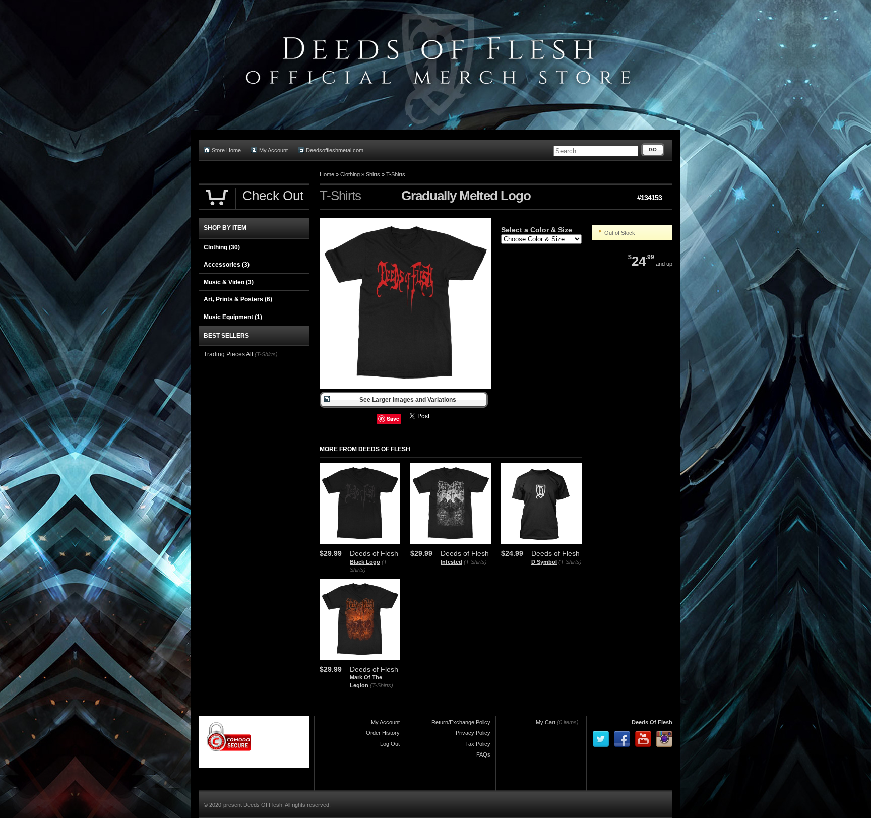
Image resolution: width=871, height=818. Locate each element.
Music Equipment (233, 317)
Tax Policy (477, 744)
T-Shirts (395, 174)
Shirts (373, 174)
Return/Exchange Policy (460, 722)
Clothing (350, 174)
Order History (383, 733)
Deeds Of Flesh (652, 722)
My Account (273, 150)
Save (393, 418)
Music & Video (229, 282)
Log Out (390, 744)
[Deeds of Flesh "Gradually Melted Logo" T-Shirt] (405, 387)
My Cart (545, 722)
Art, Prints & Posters (238, 299)
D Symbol (544, 562)
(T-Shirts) (475, 562)
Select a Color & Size (536, 230)
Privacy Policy (473, 733)
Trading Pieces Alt (228, 354)
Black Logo (365, 562)
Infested (451, 562)
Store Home (226, 150)
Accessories (227, 264)
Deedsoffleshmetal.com (334, 150)
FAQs (483, 754)
